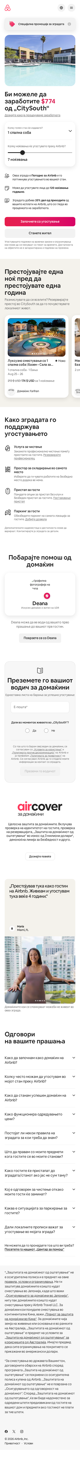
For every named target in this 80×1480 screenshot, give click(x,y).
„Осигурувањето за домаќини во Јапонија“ (36, 1296)
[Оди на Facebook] (6, 1431)
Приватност (12, 1443)
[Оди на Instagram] (21, 1431)
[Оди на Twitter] (14, 1431)
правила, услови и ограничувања (29, 1282)
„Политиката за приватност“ (46, 755)
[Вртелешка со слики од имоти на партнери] (40, 970)
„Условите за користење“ (47, 749)
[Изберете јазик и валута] (61, 8)
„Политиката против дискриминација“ (33, 752)
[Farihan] (11, 391)
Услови (28, 1443)
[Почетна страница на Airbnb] (7, 8)
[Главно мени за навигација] (71, 8)
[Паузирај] (12, 928)
